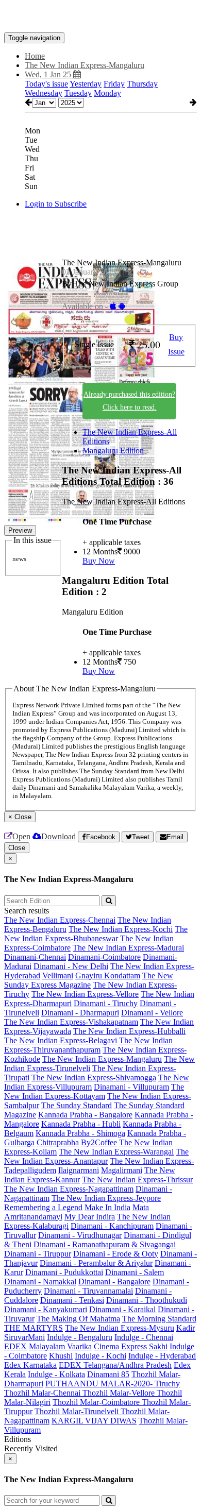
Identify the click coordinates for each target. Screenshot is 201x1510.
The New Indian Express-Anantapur (96, 1156)
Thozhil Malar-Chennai (43, 1392)
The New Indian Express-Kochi (121, 929)
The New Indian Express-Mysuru (119, 1328)
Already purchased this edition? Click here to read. (129, 401)
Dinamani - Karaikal (122, 1309)
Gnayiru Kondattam (107, 975)
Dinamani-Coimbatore (104, 957)
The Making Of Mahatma (78, 1318)
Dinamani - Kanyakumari (45, 1309)
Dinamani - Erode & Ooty (115, 1253)
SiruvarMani (24, 1337)
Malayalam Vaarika (60, 1346)
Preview (20, 530)
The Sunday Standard (76, 1105)
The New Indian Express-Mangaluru (102, 1059)
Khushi (61, 1355)
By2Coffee (99, 1142)
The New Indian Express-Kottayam (94, 1091)
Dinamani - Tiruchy (106, 1003)
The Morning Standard (159, 1318)
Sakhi (158, 1346)
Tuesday (78, 93)
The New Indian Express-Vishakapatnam (71, 1021)
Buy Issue (176, 345)
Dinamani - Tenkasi (72, 1300)
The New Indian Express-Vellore (85, 994)
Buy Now (98, 560)
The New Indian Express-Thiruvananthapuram (88, 1045)
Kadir (185, 1328)
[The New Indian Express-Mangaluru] (100, 17)
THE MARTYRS (33, 1328)
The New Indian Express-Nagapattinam (68, 1188)
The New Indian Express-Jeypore (106, 1198)
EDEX (15, 1346)
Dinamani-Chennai (35, 957)
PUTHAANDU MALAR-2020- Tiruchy (112, 1383)
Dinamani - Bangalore (114, 1281)
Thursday (142, 83)
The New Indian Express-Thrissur (137, 1179)
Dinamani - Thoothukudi (146, 1300)
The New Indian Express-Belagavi (60, 1040)
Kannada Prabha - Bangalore (85, 1114)
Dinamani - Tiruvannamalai (88, 1290)
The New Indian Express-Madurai (128, 947)
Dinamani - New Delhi (71, 966)
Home (35, 56)
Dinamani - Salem (134, 1272)
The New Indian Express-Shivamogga (93, 1077)
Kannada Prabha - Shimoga (80, 1133)
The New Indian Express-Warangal (116, 1151)
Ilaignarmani (78, 1170)
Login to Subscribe (56, 203)
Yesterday (86, 83)
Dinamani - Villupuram (131, 1086)
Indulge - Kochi (100, 1355)
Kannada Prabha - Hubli (81, 1123)
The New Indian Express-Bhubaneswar (96, 934)
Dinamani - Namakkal (40, 1281)
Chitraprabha (58, 1142)
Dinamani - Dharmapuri (80, 1012)
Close (16, 848)
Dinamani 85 (108, 1374)
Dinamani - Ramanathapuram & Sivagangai (105, 1244)
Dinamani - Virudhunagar (80, 1235)
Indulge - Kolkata (56, 1374)
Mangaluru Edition (113, 450)
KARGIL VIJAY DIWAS (94, 1420)
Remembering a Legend (43, 1207)
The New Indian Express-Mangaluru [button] (84, 65)
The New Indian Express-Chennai (59, 919)
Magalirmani (121, 1170)
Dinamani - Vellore (152, 1012)
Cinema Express (120, 1346)
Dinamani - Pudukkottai (64, 1272)
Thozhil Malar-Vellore (119, 1392)
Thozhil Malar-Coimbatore (97, 1402)
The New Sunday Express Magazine (88, 980)
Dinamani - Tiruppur (37, 1253)
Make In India (107, 1207)
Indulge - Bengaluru (79, 1337)
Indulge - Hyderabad (162, 1355)
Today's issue (46, 83)
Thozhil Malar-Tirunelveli (78, 1411)
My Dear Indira (89, 1216)
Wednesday (43, 93)
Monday (107, 93)
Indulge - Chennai (143, 1337)
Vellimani (57, 975)
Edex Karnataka (30, 1365)
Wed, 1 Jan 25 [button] (49, 74)
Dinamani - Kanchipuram (112, 1225)
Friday (114, 83)
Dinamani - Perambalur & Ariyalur (96, 1263)
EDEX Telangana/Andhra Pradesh (115, 1365)
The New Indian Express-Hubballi (129, 1031)
